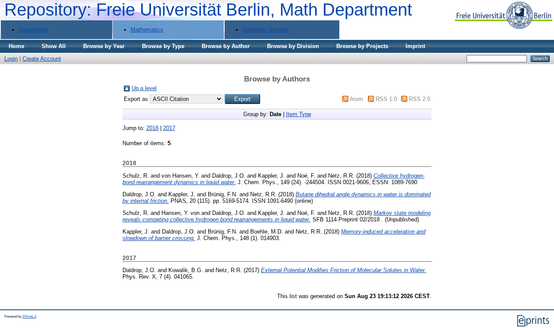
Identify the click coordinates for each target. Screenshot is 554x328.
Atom (356, 99)
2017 (169, 128)
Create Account (42, 58)
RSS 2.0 (419, 99)
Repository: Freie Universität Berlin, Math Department (208, 9)
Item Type (298, 114)
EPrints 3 (29, 316)
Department (33, 29)
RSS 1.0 (386, 99)
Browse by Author (226, 46)
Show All (54, 46)
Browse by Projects (362, 46)
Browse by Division (293, 46)
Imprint (415, 46)
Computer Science (265, 29)
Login (11, 58)
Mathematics (147, 29)
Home (16, 46)
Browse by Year (104, 46)
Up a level (144, 88)
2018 (152, 128)
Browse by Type (163, 46)
